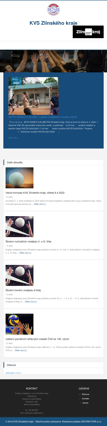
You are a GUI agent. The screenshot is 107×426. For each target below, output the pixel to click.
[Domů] (53, 9)
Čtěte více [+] (39, 204)
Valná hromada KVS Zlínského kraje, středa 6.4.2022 (35, 192)
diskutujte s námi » (14, 372)
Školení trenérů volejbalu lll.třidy (23, 290)
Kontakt (85, 398)
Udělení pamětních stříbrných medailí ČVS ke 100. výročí (37, 339)
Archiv (85, 402)
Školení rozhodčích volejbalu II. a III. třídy (28, 241)
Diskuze (85, 394)
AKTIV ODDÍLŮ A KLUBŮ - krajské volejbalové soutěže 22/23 (42, 117)
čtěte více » (13, 137)
